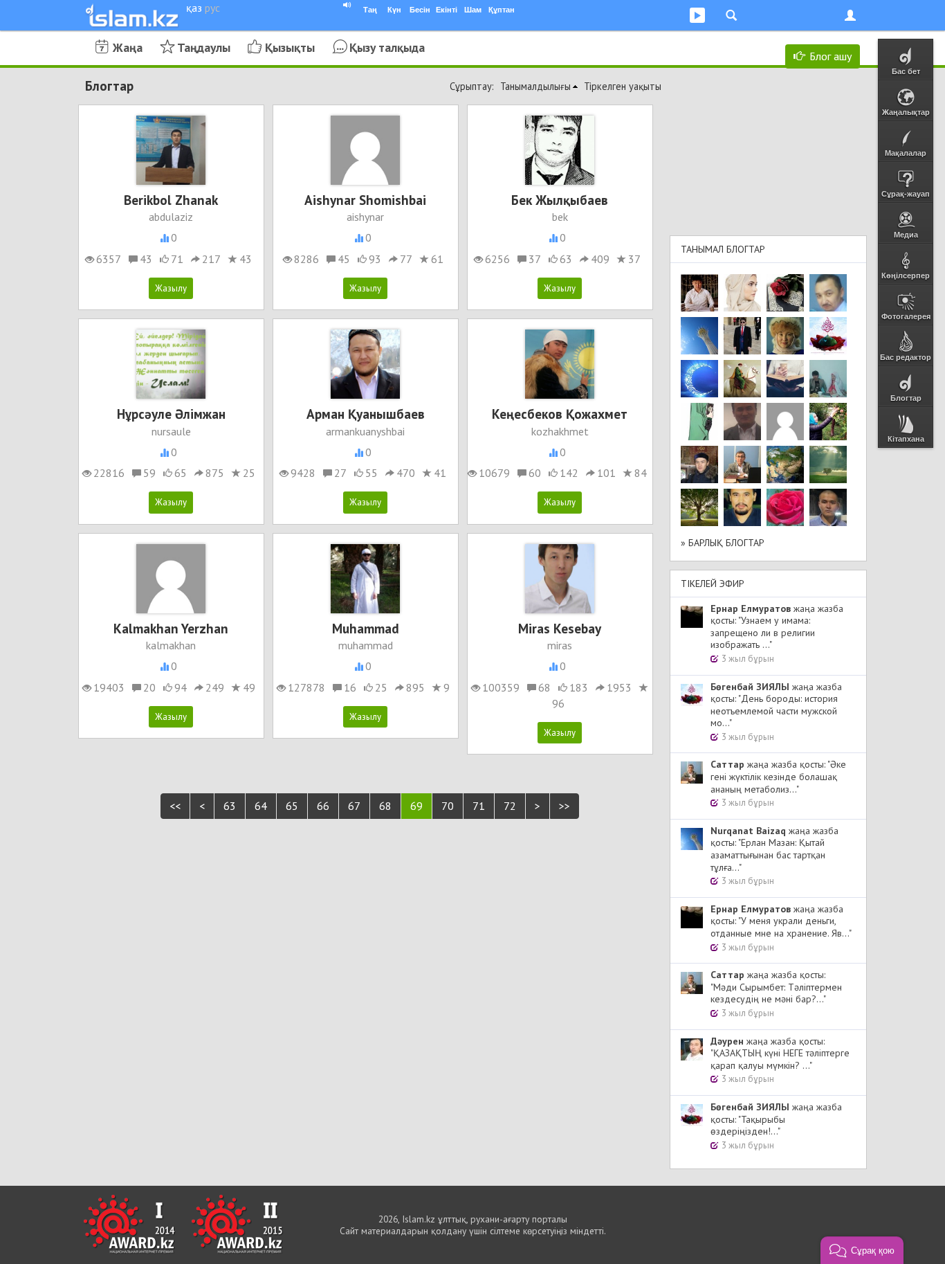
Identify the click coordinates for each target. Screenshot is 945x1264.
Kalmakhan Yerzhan (170, 628)
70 (447, 806)
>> (564, 806)
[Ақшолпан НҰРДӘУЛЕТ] (742, 293)
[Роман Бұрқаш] (742, 507)
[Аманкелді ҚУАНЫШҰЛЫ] (742, 421)
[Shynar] (785, 293)
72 (510, 806)
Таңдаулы (203, 47)
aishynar (365, 217)
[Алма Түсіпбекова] (828, 464)
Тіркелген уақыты (622, 86)
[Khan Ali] (785, 378)
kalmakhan (171, 645)
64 (261, 806)
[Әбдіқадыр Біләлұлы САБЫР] (828, 293)
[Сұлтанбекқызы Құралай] (828, 378)
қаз (194, 8)
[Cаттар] (742, 464)
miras (559, 645)
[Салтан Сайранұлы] (742, 378)
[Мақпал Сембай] (785, 507)
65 (292, 806)
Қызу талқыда (387, 47)
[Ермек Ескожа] (785, 421)
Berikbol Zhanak (171, 199)
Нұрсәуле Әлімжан (171, 413)
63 (229, 806)
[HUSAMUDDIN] (699, 507)
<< (175, 806)
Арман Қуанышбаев (365, 413)
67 (354, 806)
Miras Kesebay (559, 628)
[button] (861, 1250)
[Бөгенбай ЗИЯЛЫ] (828, 335)
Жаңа (128, 47)
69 (416, 806)
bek (560, 217)
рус (212, 8)
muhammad (365, 645)
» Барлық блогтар (722, 542)
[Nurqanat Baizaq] (699, 335)
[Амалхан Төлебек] (699, 464)
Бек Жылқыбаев (559, 199)
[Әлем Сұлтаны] (785, 464)
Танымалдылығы (535, 86)
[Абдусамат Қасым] (699, 293)
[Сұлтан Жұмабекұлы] (699, 378)
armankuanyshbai (365, 431)
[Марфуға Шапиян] (785, 335)
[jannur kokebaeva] (828, 421)
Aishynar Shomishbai (365, 199)
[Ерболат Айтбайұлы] (742, 335)
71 (478, 806)
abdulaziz (171, 217)
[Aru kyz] (699, 421)
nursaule (171, 431)
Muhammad (365, 628)
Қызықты (290, 47)
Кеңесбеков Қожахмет (559, 413)
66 (323, 806)
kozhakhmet (560, 431)
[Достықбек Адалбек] (828, 507)
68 (385, 806)
